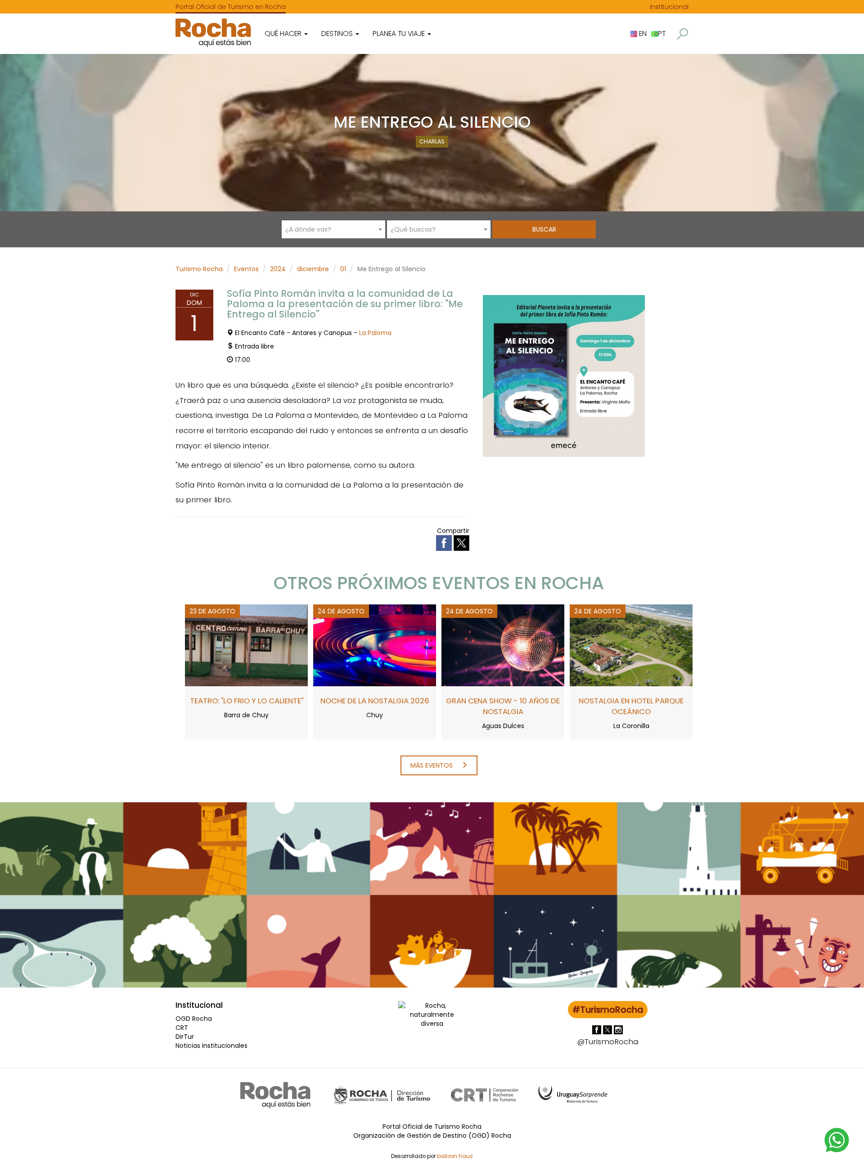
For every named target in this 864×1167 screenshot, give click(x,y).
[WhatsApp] (837, 1139)
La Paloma (375, 332)
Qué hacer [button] (284, 33)
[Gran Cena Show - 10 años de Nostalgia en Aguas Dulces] (502, 644)
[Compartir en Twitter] (461, 542)
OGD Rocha (194, 1018)
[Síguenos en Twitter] (608, 1029)
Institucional (669, 6)
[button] (682, 34)
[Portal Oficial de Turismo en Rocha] (213, 32)
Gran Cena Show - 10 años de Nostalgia (503, 706)
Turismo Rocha (199, 268)
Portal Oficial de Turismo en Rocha (231, 6)
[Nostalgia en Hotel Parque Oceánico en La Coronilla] (631, 644)
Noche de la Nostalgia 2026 (374, 700)
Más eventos (432, 765)
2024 (278, 268)
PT (662, 33)
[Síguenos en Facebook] (597, 1029)
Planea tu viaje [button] (400, 33)
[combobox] (333, 229)
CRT (182, 1027)
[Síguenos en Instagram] (618, 1029)
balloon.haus (455, 1156)
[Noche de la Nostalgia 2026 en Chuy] (374, 644)
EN (642, 33)
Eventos (246, 268)
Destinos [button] (338, 33)
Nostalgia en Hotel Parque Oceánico (631, 706)
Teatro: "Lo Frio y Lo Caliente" (246, 700)
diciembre (313, 268)
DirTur (185, 1036)
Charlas (432, 141)
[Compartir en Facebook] (445, 542)
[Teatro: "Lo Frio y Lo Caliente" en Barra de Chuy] (246, 644)
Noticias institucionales (212, 1045)
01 (343, 268)
